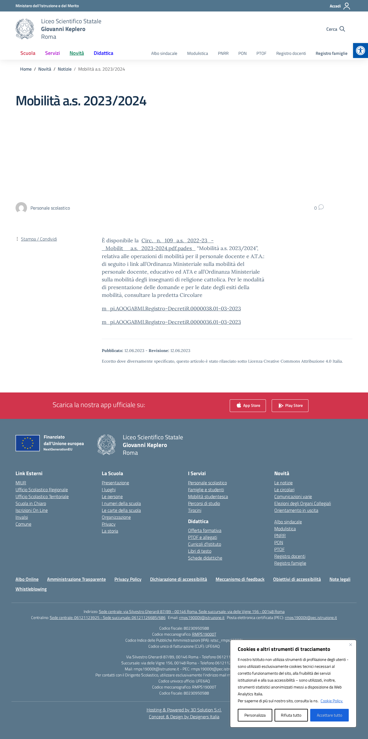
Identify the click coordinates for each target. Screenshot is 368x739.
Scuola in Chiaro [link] (31, 503)
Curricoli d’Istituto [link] (204, 544)
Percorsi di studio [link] (204, 503)
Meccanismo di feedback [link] (240, 579)
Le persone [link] (112, 496)
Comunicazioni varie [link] (293, 496)
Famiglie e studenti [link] (206, 489)
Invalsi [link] (22, 517)
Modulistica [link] (197, 53)
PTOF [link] (261, 53)
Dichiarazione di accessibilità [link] (178, 579)
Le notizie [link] (283, 482)
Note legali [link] (339, 579)
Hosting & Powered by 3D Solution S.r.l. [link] (184, 709)
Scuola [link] (27, 53)
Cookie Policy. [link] (332, 701)
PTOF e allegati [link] (202, 537)
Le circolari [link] (284, 489)
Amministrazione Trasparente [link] (76, 579)
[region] (293, 684)
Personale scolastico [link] (207, 482)
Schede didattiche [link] (205, 557)
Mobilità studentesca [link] (208, 496)
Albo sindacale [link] (164, 53)
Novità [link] (77, 53)
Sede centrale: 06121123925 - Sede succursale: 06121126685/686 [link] (108, 617)
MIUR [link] (21, 482)
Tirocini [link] (194, 510)
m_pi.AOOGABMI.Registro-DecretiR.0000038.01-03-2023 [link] (171, 308)
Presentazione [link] (115, 482)
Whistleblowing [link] (31, 588)
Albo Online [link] (27, 579)
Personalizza (255, 715)
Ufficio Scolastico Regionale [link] (42, 489)
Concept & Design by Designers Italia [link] (184, 716)
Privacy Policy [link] (127, 579)
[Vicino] (350, 644)
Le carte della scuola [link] (121, 510)
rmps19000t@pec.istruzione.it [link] (311, 617)
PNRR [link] (223, 53)
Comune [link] (23, 524)
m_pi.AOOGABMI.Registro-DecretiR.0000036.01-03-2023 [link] (171, 322)
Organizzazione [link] (116, 517)
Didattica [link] (103, 53)
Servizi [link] (52, 53)
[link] (360, 50)
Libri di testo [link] (199, 551)
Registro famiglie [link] (332, 53)
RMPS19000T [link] (204, 634)
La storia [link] (110, 530)
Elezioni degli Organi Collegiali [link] (302, 503)
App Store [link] (251, 405)
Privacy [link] (109, 524)
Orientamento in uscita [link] (296, 510)
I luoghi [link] (109, 489)
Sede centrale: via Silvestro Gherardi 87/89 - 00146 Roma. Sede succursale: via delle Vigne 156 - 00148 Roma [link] (192, 611)
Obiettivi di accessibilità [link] (297, 579)
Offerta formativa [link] (204, 530)
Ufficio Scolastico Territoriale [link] (42, 496)
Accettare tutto (329, 715)
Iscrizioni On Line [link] (32, 510)
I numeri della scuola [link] (121, 503)
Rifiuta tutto (291, 715)
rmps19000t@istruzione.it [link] (202, 617)
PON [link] (242, 53)
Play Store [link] (293, 405)
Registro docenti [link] (291, 53)
